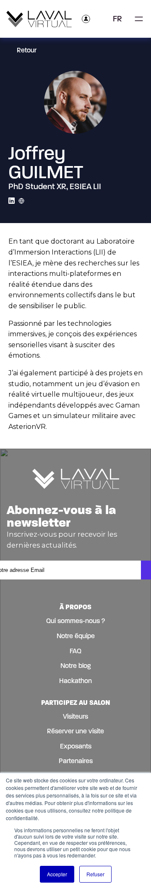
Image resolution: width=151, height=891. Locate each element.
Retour (26, 50)
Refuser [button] (95, 874)
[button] (120, 19)
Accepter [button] (57, 874)
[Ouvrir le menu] (139, 19)
